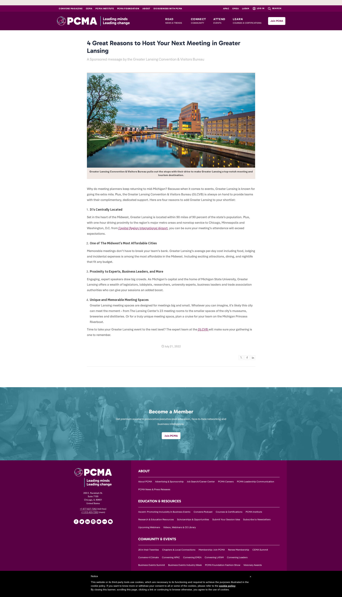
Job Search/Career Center (201, 481)
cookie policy (227, 585)
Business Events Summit (151, 565)
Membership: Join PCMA (212, 549)
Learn (247, 20)
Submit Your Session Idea (226, 519)
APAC (226, 8)
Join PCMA (276, 20)
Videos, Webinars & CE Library (179, 527)
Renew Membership (238, 549)
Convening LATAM (214, 557)
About (146, 8)
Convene (71, 8)
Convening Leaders (237, 557)
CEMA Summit (260, 549)
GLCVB (203, 329)
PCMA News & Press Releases (154, 489)
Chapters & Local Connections (178, 549)
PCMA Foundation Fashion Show (222, 565)
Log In (260, 8)
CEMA (89, 8)
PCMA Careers (226, 481)
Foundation (128, 8)
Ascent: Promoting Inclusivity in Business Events (164, 511)
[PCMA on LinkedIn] (87, 521)
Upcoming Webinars (149, 527)
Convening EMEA (192, 557)
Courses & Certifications (229, 511)
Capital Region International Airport (143, 228)
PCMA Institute (104, 8)
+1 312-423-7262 (89, 512)
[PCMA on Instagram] (93, 521)
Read (173, 20)
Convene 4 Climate (148, 557)
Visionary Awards (252, 565)
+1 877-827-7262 (88, 508)
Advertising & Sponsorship (169, 481)
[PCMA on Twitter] (81, 521)
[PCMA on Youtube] (98, 521)
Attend (219, 20)
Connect (198, 20)
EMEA (235, 8)
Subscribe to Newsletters (257, 519)
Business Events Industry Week (185, 565)
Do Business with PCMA (168, 8)
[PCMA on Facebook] (76, 521)
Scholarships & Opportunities (193, 519)
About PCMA (145, 481)
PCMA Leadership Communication (255, 481)
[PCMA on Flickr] (104, 521)
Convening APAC (171, 557)
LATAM (245, 8)
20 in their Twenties (148, 549)
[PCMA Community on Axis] (110, 521)
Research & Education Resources (156, 519)
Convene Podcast (203, 511)
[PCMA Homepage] (102, 21)
